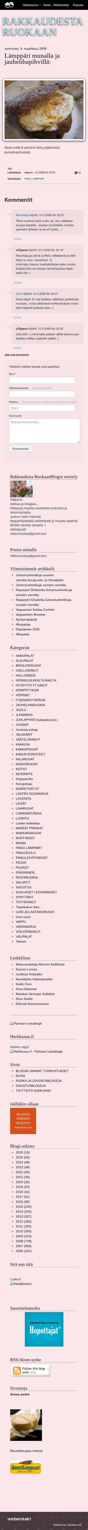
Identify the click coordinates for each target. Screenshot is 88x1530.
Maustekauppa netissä (26, 1451)
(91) (23, 1197)
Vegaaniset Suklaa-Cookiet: (35, 609)
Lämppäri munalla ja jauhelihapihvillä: (32, 59)
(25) (23, 1182)
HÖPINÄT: (23, 695)
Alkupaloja (23, 624)
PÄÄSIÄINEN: (25, 872)
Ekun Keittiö (24, 999)
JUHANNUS (24, 715)
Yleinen (21, 941)
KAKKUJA (23, 744)
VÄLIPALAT (24, 936)
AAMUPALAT (25, 656)
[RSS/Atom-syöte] (30, 1370)
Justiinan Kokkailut (29, 974)
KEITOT (21, 769)
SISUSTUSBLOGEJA (31, 1085)
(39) (23, 1177)
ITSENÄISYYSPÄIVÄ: (31, 700)
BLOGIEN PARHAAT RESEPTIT (23, 1119)
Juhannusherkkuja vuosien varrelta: (41, 585)
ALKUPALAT (24, 660)
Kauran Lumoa (26, 969)
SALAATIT (23, 882)
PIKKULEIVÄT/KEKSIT (32, 858)
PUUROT (22, 867)
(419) (24, 1236)
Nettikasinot (30, 5)
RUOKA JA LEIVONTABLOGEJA (39, 1081)
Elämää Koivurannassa (32, 1004)
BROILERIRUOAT (28, 665)
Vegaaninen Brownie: (31, 614)
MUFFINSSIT (25, 838)
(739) (24, 1241)
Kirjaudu (78, 5)
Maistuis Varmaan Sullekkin (35, 994)
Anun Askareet (26, 989)
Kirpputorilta (24, 779)
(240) (24, 1211)
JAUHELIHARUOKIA (30, 705)
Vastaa (17, 239)
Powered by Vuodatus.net (67, 1524)
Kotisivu (43, 402)
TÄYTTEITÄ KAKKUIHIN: (33, 1090)
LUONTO (22, 818)
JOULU (21, 710)
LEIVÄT (21, 803)
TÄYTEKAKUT (26, 902)
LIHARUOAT (25, 808)
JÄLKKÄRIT (24, 734)
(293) (23, 1226)
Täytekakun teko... (29, 907)
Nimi (12, 374)
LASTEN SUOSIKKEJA (32, 793)
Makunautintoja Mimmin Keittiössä (40, 964)
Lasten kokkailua (28, 823)
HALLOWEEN (25, 675)
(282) (24, 1221)
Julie (19, 294)
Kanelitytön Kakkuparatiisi (34, 979)
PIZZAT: (21, 862)
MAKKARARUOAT (29, 833)
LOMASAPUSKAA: (29, 813)
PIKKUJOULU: (26, 853)
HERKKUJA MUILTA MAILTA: (36, 680)
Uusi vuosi (23, 917)
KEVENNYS (24, 774)
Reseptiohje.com (23, 1127)
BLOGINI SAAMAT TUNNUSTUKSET (42, 1071)
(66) (23, 1172)
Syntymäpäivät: (27, 619)
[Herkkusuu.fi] (36, 1051)
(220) (24, 1206)
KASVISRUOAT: (27, 764)
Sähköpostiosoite (30, 388)
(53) (23, 1187)
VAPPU (21, 922)
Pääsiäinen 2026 (28, 629)
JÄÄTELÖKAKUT (28, 739)
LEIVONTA (23, 798)
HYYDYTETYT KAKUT (32, 685)
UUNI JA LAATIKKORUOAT (35, 912)
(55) (23, 1157)
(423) (24, 1251)
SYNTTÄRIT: (25, 897)
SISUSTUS (23, 887)
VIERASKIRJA (26, 926)
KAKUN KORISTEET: (31, 754)
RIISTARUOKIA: (27, 877)
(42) (23, 1192)
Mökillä (21, 843)
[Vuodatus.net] (19, 1519)
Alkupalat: (23, 634)
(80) (23, 1201)
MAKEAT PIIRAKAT (29, 828)
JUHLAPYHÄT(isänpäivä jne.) (37, 720)
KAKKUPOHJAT (27, 749)
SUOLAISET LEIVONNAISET (36, 892)
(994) (24, 1246)
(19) (23, 1152)
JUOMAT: (22, 724)
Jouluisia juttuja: (27, 729)
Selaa (47, 5)
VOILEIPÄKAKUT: (28, 931)
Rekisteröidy (61, 5)
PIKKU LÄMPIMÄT (34, 178)
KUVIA (20, 1076)
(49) (23, 1162)
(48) (23, 1167)
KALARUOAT (25, 759)
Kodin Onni (24, 984)
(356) (24, 1231)
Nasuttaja (22, 215)
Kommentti (15, 415)
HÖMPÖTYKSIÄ (27, 690)
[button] (40, 5)
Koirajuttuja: (24, 784)
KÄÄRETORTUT (27, 789)
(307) (24, 1216)
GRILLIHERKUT (27, 670)
